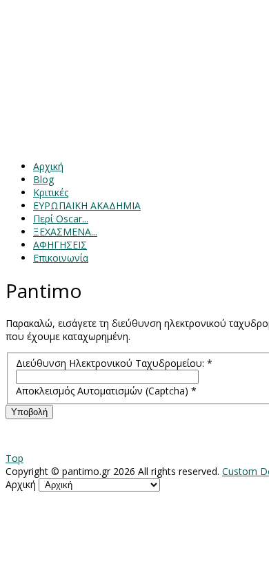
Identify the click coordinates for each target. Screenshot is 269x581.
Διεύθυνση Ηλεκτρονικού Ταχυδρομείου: (114, 363)
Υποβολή (29, 412)
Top (14, 458)
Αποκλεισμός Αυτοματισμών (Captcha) (106, 390)
